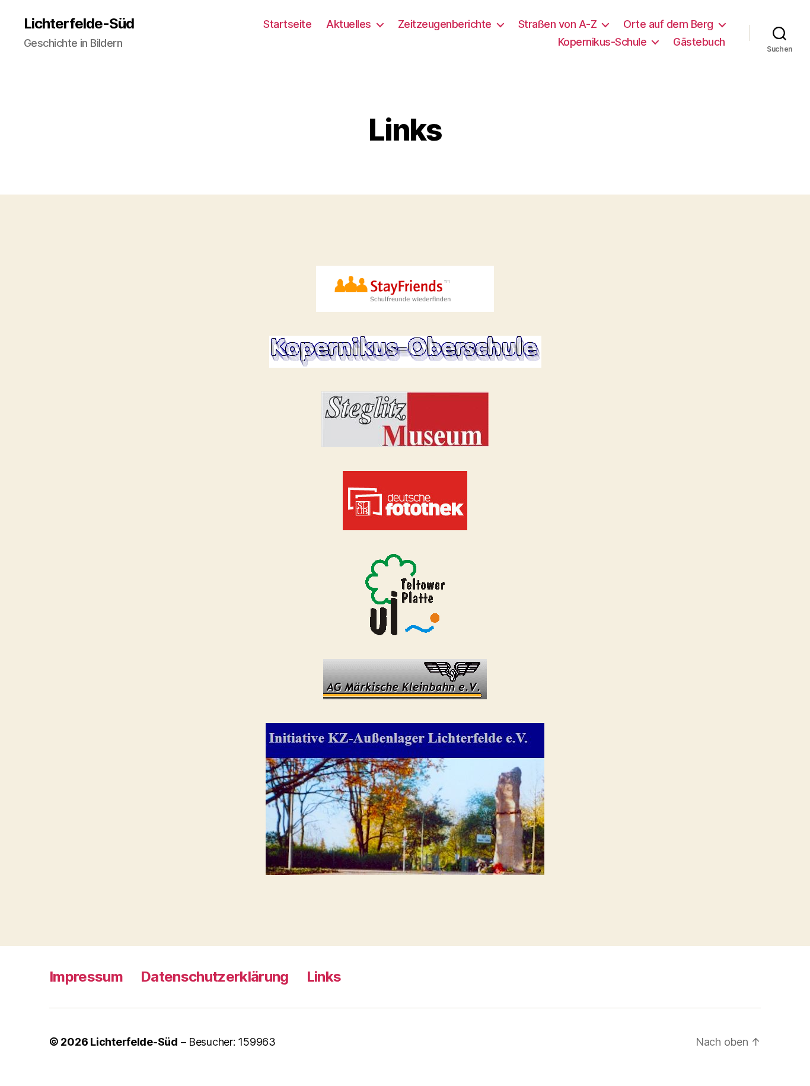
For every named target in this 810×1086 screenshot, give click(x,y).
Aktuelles (348, 24)
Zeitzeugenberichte (445, 24)
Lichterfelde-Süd (79, 24)
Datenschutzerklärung (215, 976)
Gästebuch (699, 42)
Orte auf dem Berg (668, 24)
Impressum (86, 976)
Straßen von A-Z (557, 24)
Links (324, 976)
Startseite (287, 24)
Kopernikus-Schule (602, 42)
